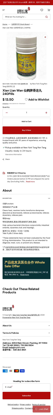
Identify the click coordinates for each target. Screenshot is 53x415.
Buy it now (26, 130)
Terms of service (38, 404)
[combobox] (26, 17)
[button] (3, 10)
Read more (24, 275)
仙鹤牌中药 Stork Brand (20, 24)
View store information (13, 154)
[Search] (47, 17)
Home (5, 24)
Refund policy (13, 404)
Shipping (5, 103)
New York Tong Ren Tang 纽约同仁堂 (26, 315)
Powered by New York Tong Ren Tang (16, 317)
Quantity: (6, 107)
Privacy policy (25, 404)
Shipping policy (18, 408)
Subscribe (26, 396)
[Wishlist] (42, 10)
